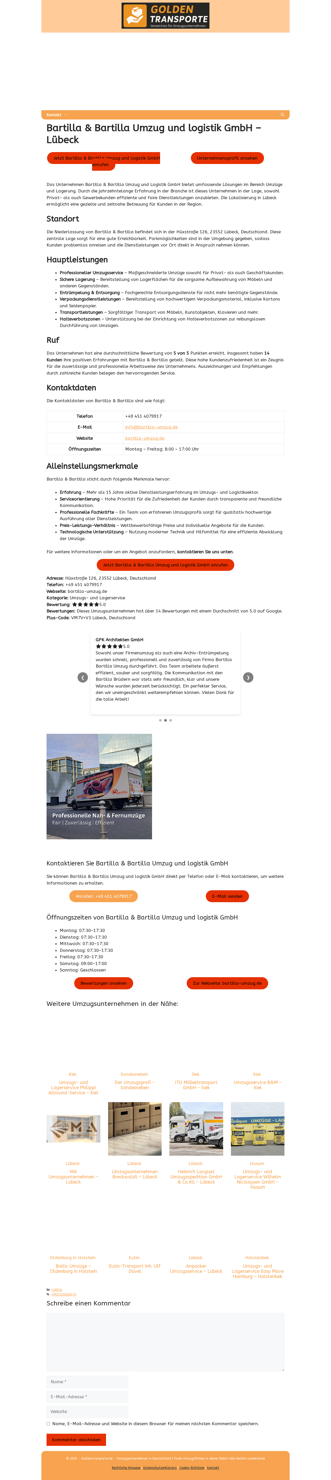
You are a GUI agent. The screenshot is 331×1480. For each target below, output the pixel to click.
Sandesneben (134, 1054)
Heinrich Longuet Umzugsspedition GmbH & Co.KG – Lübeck (196, 1157)
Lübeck (73, 1143)
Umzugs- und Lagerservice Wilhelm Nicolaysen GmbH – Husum (257, 1159)
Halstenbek (257, 1237)
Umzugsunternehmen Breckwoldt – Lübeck (135, 1154)
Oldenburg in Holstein (73, 1237)
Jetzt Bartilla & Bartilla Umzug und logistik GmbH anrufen (107, 161)
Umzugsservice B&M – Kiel (258, 1065)
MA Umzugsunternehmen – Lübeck (73, 1157)
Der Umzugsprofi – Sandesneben (135, 1065)
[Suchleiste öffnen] (282, 114)
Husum (257, 1143)
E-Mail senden (227, 876)
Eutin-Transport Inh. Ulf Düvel (135, 1248)
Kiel (73, 1054)
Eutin (134, 1237)
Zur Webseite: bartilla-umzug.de (227, 963)
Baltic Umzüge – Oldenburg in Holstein (73, 1248)
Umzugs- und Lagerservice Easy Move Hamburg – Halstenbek (258, 1251)
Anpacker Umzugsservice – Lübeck (196, 1248)
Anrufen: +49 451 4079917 (104, 876)
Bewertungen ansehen (103, 963)
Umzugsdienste (63, 1274)
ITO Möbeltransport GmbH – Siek (196, 1065)
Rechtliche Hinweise (126, 1448)
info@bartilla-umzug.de (151, 427)
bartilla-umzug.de (144, 438)
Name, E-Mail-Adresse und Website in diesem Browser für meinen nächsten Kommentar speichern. (155, 1403)
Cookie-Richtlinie (191, 1448)
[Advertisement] (165, 71)
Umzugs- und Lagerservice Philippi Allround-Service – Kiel (73, 1068)
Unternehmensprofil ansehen (227, 158)
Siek (195, 1054)
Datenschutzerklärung (160, 1448)
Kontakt (54, 115)
